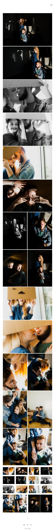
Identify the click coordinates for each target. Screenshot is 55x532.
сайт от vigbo (27, 528)
